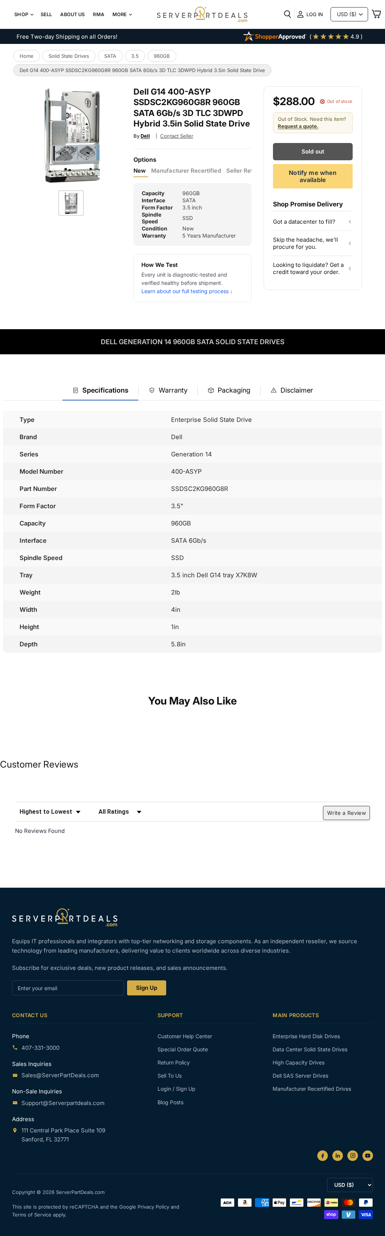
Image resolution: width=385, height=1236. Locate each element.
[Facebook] (322, 1155)
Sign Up (146, 987)
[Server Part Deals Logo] (202, 15)
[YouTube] (367, 1155)
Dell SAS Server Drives (300, 1075)
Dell (145, 136)
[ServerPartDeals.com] (64, 917)
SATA (110, 56)
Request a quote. (298, 126)
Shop (21, 14)
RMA (98, 14)
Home (26, 56)
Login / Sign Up (177, 1088)
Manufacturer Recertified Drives (312, 1088)
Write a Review (346, 813)
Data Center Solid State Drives (310, 1049)
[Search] (287, 14)
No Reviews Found (40, 830)
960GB (162, 56)
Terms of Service (32, 1215)
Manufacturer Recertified (186, 170)
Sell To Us (170, 1075)
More (120, 14)
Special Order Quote (183, 1049)
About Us (72, 14)
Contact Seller (176, 136)
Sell (46, 14)
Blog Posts (170, 1102)
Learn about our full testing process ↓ (187, 291)
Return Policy (174, 1062)
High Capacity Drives (298, 1062)
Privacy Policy (154, 1207)
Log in (314, 14)
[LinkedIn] (337, 1155)
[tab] (100, 390)
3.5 (135, 56)
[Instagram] (352, 1155)
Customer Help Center (185, 1036)
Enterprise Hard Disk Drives (306, 1036)
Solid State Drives (69, 56)
